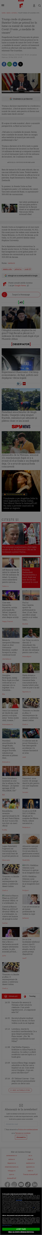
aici (33, 1207)
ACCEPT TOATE (21, 1229)
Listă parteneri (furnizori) (7, 1225)
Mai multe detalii (19, 1200)
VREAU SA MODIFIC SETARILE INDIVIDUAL (21, 1232)
